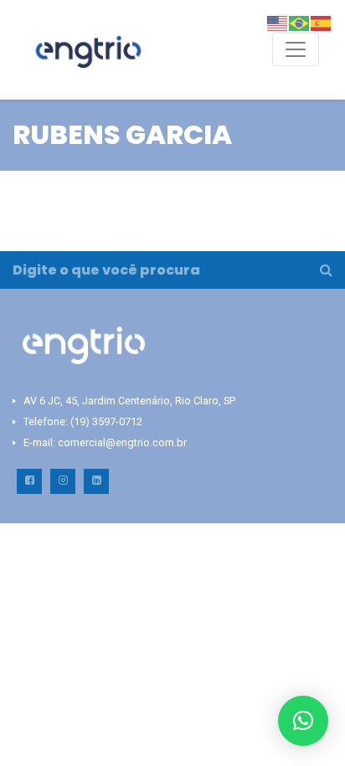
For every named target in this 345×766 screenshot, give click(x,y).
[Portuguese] (300, 22)
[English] (278, 22)
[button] (303, 721)
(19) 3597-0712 (106, 421)
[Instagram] (62, 481)
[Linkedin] (96, 481)
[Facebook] (29, 481)
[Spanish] (321, 22)
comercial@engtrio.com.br (122, 442)
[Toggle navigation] (295, 49)
